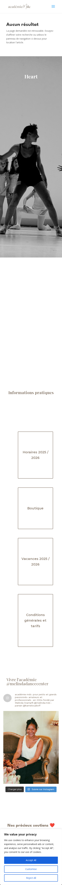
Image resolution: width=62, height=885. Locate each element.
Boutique (35, 508)
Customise (31, 869)
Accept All (31, 860)
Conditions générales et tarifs (35, 620)
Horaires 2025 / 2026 (35, 455)
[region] (31, 857)
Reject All (31, 877)
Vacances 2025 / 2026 (35, 561)
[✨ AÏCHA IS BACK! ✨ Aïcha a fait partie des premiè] (31, 747)
